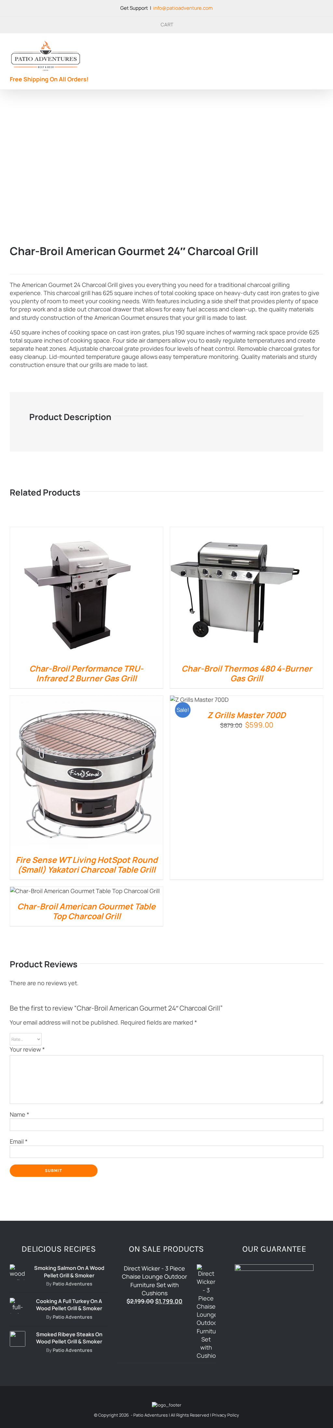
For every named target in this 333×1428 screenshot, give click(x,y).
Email (19, 1141)
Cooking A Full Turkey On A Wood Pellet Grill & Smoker (69, 1305)
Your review (27, 1049)
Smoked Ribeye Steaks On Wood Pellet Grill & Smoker (69, 1338)
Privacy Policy (225, 1415)
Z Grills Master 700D (246, 715)
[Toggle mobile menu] (320, 46)
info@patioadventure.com (183, 8)
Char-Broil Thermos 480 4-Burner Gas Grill (246, 673)
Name (19, 1114)
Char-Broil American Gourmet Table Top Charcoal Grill (86, 911)
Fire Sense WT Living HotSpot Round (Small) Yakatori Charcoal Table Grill (86, 864)
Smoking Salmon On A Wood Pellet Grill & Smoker (69, 1271)
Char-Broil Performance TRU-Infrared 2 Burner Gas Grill (86, 673)
